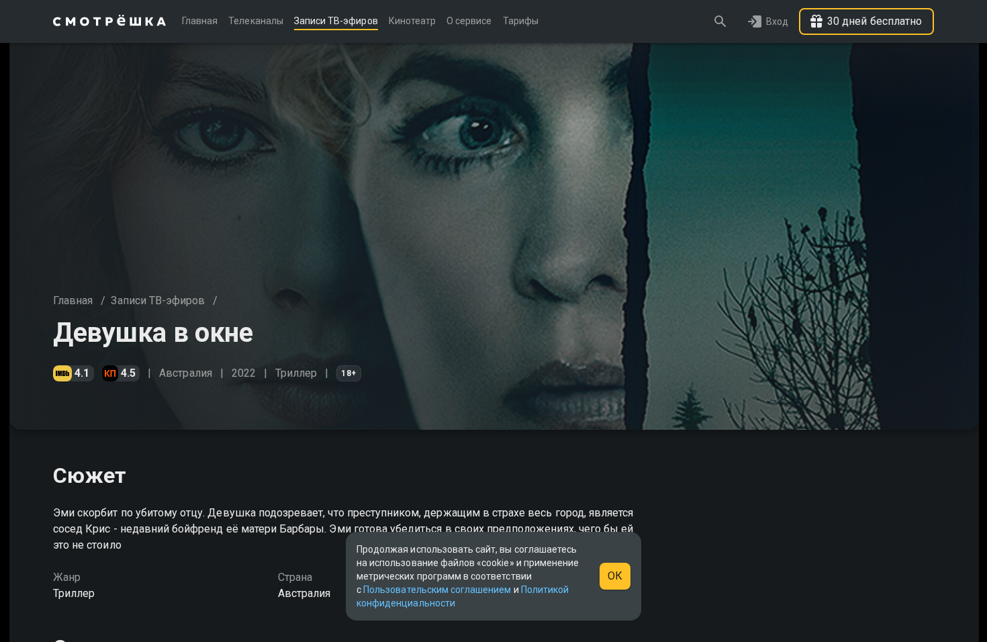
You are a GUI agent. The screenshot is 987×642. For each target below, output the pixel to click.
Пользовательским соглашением (437, 589)
